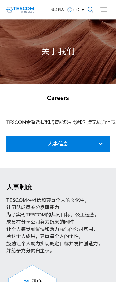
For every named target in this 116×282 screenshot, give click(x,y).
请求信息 (57, 10)
